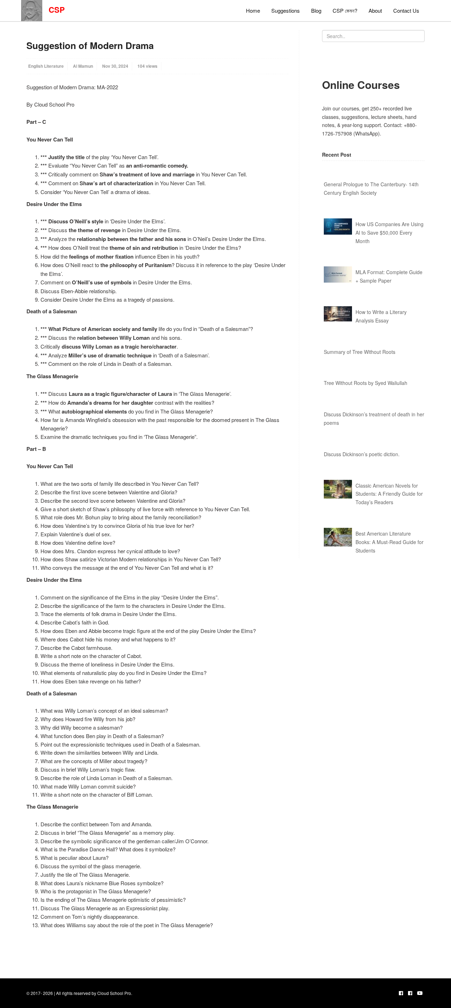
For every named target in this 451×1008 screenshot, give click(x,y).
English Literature (46, 66)
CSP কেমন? (345, 10)
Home (253, 10)
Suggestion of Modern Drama (90, 45)
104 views (147, 66)
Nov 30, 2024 (115, 66)
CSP (53, 9)
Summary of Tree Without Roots (359, 351)
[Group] (410, 992)
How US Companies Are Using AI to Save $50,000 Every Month (390, 233)
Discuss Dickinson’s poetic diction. (362, 454)
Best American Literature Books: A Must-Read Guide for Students (390, 542)
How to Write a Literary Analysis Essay (381, 316)
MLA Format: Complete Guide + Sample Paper (389, 276)
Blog (316, 10)
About (375, 10)
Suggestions (285, 10)
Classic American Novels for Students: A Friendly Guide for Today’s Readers (389, 494)
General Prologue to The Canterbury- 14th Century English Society (371, 188)
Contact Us (406, 10)
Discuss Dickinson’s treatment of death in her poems (374, 418)
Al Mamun (83, 66)
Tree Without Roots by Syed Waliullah (365, 382)
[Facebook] (401, 992)
